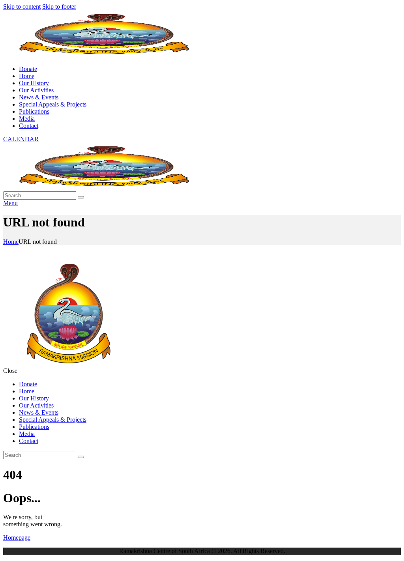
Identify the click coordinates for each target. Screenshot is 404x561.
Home (11, 241)
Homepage (16, 537)
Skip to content (22, 6)
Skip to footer (59, 6)
